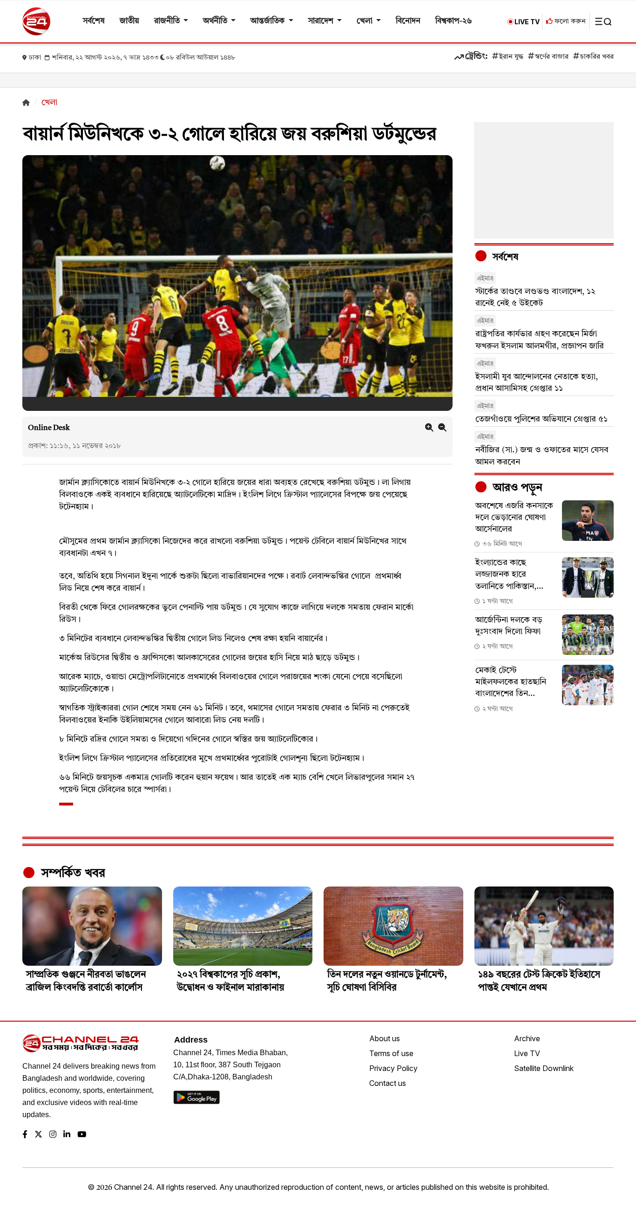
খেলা (365, 21)
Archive (527, 1038)
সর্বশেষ (94, 21)
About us (384, 1038)
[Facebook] (24, 1135)
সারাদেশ (321, 21)
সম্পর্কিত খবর (71, 873)
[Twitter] (38, 1135)
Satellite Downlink (544, 1068)
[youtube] (81, 1135)
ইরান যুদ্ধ (511, 57)
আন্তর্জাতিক (268, 21)
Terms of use (391, 1053)
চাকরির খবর (597, 57)
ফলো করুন (569, 21)
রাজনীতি (168, 21)
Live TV (527, 1053)
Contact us (387, 1083)
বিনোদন (408, 21)
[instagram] (52, 1135)
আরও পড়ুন (516, 488)
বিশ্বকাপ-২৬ (453, 21)
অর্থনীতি (216, 21)
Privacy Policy (393, 1068)
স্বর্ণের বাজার (551, 57)
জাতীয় (129, 21)
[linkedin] (66, 1135)
